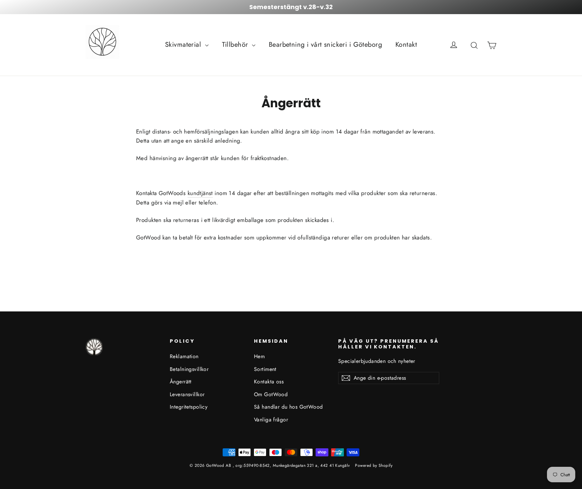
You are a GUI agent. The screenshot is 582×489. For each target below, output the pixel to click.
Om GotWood (271, 394)
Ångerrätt (181, 381)
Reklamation (184, 356)
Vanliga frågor (271, 419)
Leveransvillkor (187, 394)
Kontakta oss (269, 381)
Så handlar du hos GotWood (288, 407)
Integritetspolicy (188, 407)
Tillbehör (236, 44)
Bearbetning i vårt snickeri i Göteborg (325, 44)
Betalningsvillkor (189, 369)
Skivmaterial (184, 44)
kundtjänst (200, 193)
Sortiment (265, 369)
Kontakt (406, 44)
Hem (259, 356)
